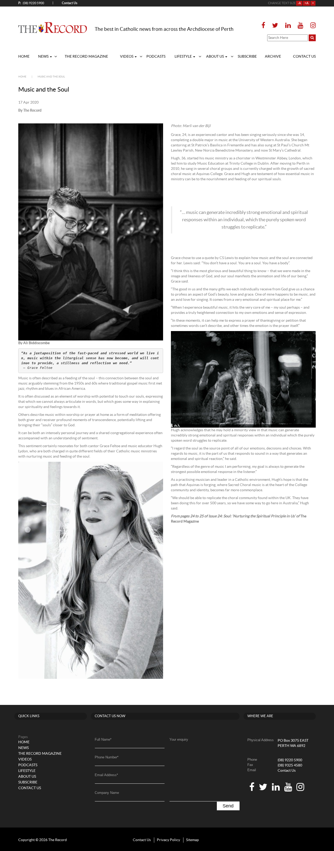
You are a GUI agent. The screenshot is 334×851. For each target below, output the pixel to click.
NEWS (43, 56)
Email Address (106, 775)
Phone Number (106, 757)
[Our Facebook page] (264, 25)
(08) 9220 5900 (31, 3)
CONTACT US (304, 56)
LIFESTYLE (184, 56)
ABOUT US (215, 56)
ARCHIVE (273, 56)
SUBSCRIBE (247, 56)
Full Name (103, 739)
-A (299, 3)
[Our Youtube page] (300, 25)
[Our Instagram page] (311, 25)
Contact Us (287, 770)
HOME (23, 56)
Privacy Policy (168, 840)
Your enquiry (178, 739)
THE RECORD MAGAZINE (86, 56)
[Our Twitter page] (275, 25)
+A (306, 3)
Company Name (107, 793)
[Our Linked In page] (288, 25)
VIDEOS (127, 56)
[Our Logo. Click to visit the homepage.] (52, 27)
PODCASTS (155, 56)
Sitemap (192, 840)
